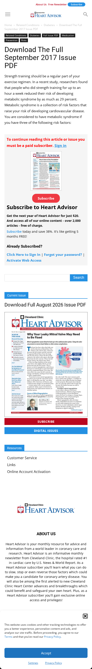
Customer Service (22, 457)
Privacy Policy (52, 637)
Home (8, 25)
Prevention (11, 40)
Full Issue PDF (50, 35)
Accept (46, 653)
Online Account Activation (28, 471)
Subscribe (76, 4)
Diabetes (49, 25)
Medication (68, 35)
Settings (33, 663)
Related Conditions (28, 25)
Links (11, 464)
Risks (24, 40)
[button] (85, 616)
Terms (8, 637)
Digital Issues (46, 431)
